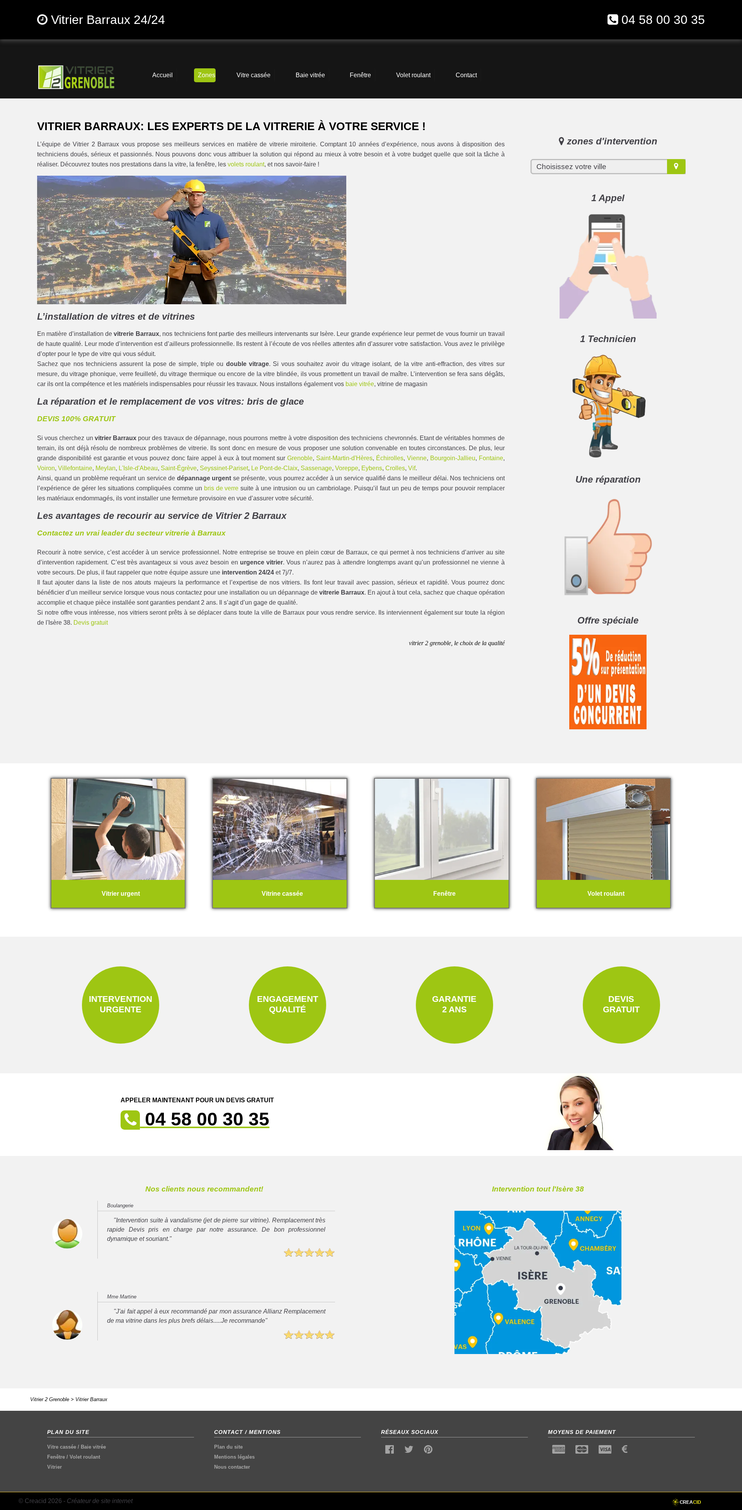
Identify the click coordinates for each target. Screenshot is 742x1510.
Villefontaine (75, 468)
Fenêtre (56, 1457)
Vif (411, 468)
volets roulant (246, 164)
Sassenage (316, 468)
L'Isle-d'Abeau (138, 468)
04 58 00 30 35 (663, 20)
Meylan (105, 468)
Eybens (371, 468)
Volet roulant (85, 1457)
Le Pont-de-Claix (274, 468)
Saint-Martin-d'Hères (344, 458)
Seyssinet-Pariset (224, 468)
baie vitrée (359, 384)
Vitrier (54, 1467)
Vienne (417, 458)
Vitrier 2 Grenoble (49, 1399)
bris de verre (221, 488)
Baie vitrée (93, 1447)
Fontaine (491, 458)
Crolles (395, 468)
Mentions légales (234, 1457)
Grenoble (300, 458)
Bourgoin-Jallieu (452, 458)
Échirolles (389, 458)
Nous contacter (232, 1467)
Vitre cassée (61, 1447)
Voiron (46, 468)
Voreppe (346, 468)
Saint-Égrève (179, 468)
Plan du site (228, 1447)
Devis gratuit (90, 622)
